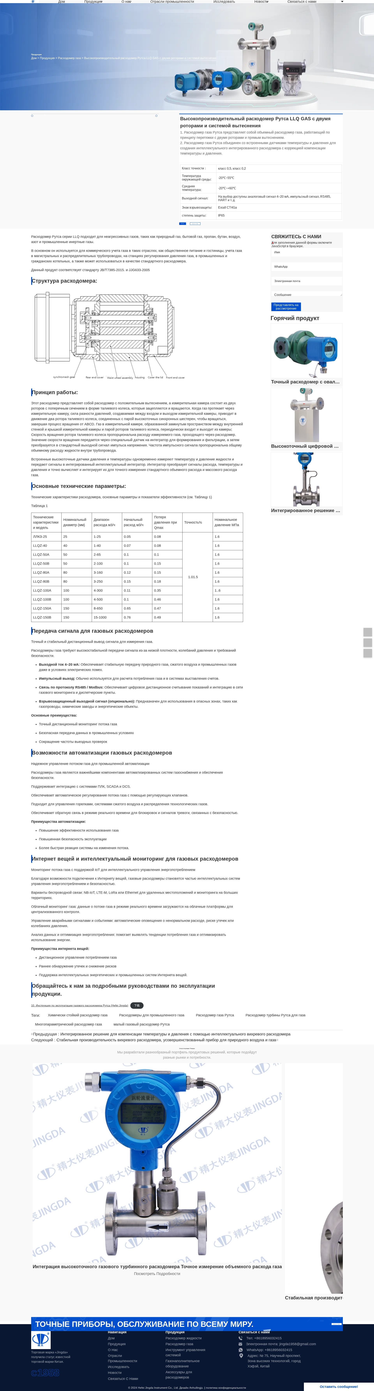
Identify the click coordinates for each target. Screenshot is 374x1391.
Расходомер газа (69, 58)
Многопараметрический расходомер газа (68, 1024)
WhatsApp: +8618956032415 (269, 1350)
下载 (137, 1005)
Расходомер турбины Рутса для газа (275, 1015)
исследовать (118, 1367)
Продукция (93, 1)
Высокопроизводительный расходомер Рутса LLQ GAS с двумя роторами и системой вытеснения (150, 58)
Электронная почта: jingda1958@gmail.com (281, 1344)
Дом (61, 1)
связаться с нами (123, 1379)
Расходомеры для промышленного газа (151, 1015)
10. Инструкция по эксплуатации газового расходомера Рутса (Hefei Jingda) (79, 1005)
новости (115, 1373)
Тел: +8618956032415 (264, 1338)
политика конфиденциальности (226, 1387)
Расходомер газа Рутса (215, 1015)
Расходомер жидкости (184, 1338)
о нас (113, 1350)
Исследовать (224, 1)
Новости (261, 1)
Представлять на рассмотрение (286, 306)
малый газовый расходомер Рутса (142, 1024)
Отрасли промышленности (172, 1)
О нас (126, 1)
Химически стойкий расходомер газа (78, 1015)
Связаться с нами (302, 1)
